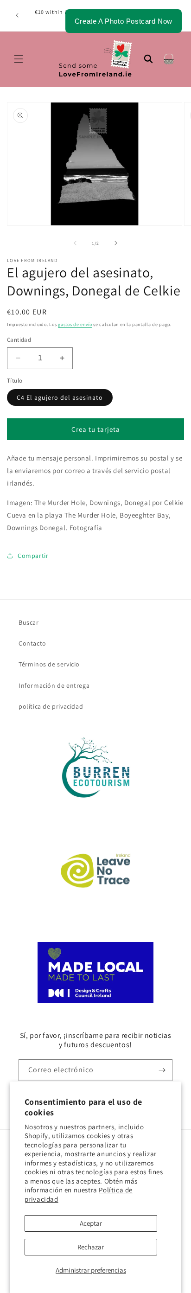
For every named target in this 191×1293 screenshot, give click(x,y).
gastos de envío (75, 324)
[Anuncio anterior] (17, 15)
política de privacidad (51, 706)
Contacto (32, 643)
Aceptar (91, 1223)
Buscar (29, 622)
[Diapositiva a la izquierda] (75, 243)
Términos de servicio (49, 664)
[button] (18, 59)
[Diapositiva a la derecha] (116, 243)
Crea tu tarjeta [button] (95, 429)
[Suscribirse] (162, 1070)
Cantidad (19, 340)
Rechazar (90, 1246)
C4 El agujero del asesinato (60, 397)
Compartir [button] (33, 555)
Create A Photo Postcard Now (123, 21)
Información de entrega (54, 685)
